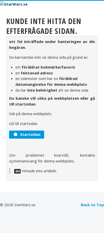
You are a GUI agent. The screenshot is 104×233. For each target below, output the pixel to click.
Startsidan (29, 134)
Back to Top (92, 204)
